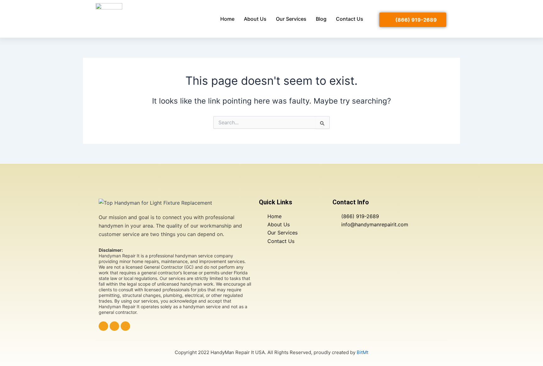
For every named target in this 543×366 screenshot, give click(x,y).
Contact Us (349, 19)
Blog (321, 19)
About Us (255, 19)
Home (227, 19)
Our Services (291, 19)
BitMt (362, 352)
